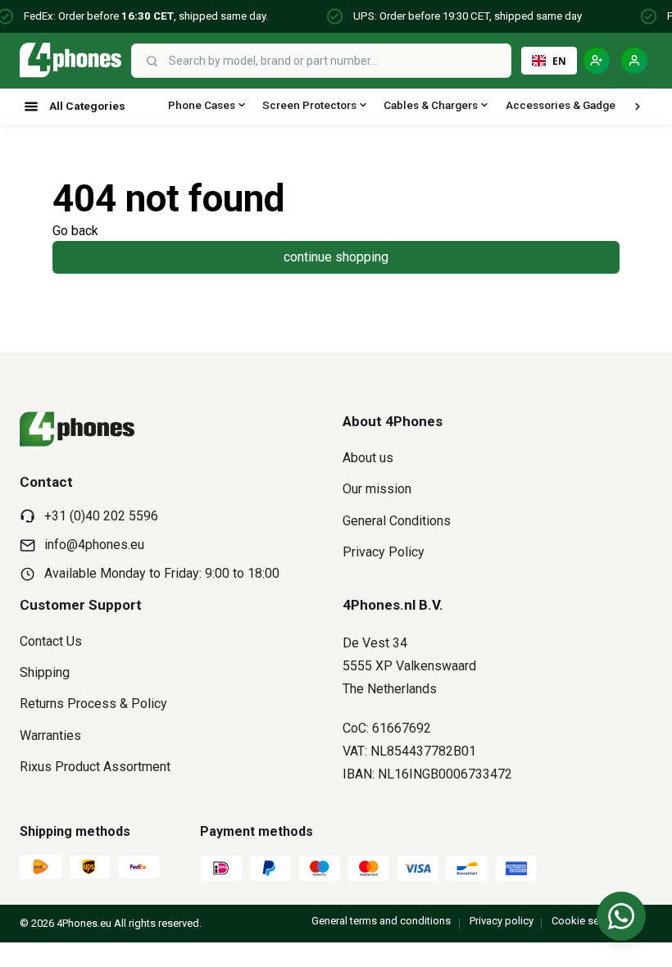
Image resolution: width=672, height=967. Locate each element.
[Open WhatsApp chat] (621, 916)
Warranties (50, 735)
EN (559, 60)
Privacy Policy (384, 552)
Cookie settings (589, 921)
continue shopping (336, 257)
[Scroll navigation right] (637, 106)
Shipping (45, 672)
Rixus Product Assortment (95, 766)
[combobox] (338, 60)
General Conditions (397, 521)
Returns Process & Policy (93, 703)
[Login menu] (634, 61)
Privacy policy (502, 921)
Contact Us (51, 641)
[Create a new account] (596, 61)
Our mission (377, 489)
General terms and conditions (381, 921)
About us (368, 457)
